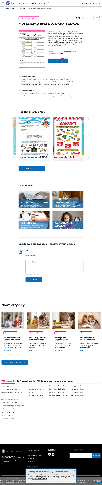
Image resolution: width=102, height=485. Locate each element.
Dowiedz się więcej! (39, 478)
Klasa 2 (24, 79)
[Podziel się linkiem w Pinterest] (79, 18)
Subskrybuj (96, 455)
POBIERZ (59, 60)
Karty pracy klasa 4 (77, 395)
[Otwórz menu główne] (2, 3)
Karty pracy (39, 3)
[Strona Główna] (16, 3)
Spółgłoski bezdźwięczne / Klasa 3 (32, 84)
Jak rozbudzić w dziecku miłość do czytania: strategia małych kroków (88, 340)
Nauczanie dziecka (10, 333)
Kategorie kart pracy (63, 381)
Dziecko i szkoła (60, 333)
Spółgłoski (68, 79)
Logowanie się (87, 3)
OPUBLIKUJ (34, 279)
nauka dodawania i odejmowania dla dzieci (35, 96)
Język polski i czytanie (40, 79)
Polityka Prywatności (33, 450)
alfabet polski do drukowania (45, 93)
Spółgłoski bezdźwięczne (28, 18)
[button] (15, 139)
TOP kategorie (8, 381)
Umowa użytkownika (33, 453)
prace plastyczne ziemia (72, 96)
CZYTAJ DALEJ (7, 351)
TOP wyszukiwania (26, 381)
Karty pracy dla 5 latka (57, 389)
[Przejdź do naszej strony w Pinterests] (53, 454)
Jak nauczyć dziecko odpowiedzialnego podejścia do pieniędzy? (37, 340)
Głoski (61, 79)
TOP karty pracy (44, 381)
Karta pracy (52, 31)
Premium (30, 461)
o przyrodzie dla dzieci (28, 93)
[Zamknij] (98, 481)
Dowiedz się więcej (95, 482)
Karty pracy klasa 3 (77, 392)
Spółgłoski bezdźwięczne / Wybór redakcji (56, 84)
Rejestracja (97, 3)
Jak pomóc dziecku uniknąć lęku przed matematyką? (11, 339)
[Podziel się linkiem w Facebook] (76, 18)
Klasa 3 (30, 79)
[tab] (8, 382)
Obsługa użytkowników (34, 455)
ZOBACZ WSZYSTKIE (32, 168)
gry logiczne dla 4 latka (56, 96)
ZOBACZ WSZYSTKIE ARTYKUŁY (15, 362)
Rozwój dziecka (86, 333)
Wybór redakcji (53, 79)
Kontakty (30, 464)
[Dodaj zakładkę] (82, 18)
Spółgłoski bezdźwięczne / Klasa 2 (63, 82)
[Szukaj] (48, 3)
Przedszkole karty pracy (35, 389)
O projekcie (30, 458)
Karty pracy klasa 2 (77, 389)
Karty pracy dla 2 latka (35, 392)
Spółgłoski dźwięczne (28, 82)
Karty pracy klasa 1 (77, 386)
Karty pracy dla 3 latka (35, 395)
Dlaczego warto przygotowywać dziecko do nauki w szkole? (62, 340)
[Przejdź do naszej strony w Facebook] (49, 454)
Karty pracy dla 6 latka (57, 392)
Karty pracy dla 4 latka (57, 386)
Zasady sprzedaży (32, 467)
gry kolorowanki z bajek (63, 93)
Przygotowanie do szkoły (58, 395)
